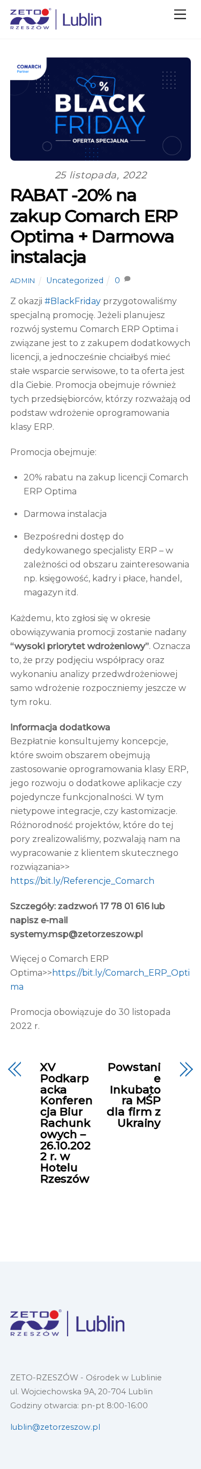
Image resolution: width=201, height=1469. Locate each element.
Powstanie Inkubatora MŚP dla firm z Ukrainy (134, 1095)
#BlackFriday (72, 301)
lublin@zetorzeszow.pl (55, 1427)
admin (22, 280)
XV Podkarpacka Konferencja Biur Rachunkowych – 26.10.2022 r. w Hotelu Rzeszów (66, 1123)
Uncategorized (74, 280)
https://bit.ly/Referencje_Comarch (82, 881)
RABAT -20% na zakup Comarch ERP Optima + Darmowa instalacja (94, 225)
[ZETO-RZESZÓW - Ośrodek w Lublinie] (55, 25)
